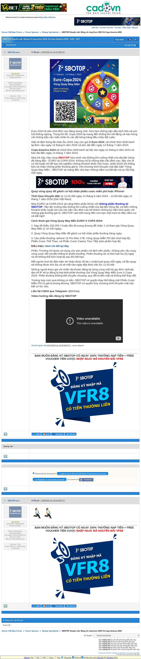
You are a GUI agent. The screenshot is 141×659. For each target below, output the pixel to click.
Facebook (88, 480)
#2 (32, 501)
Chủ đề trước (11, 45)
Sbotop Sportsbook (50, 32)
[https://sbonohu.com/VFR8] (84, 428)
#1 (32, 52)
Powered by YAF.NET (105, 653)
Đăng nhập (43, 17)
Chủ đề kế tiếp (130, 45)
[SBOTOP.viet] (15, 69)
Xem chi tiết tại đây (57, 246)
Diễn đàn (95, 27)
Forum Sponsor (32, 32)
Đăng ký (52, 17)
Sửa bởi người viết (38, 346)
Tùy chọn (119, 39)
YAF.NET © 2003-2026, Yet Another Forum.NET (126, 653)
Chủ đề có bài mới (106, 27)
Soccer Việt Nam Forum (12, 32)
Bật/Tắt (100, 658)
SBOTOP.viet (13, 52)
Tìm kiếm (117, 27)
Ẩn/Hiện (110, 658)
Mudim (27, 658)
